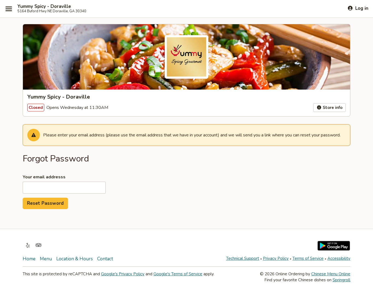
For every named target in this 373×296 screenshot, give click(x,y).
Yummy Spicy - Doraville (44, 6)
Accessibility (338, 258)
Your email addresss (44, 177)
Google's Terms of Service (177, 274)
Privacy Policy (276, 258)
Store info (332, 107)
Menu (46, 259)
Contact (105, 259)
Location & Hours (74, 259)
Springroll (341, 280)
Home (29, 259)
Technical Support (242, 258)
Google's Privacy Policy (122, 274)
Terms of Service (308, 258)
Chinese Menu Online (330, 274)
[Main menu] (8, 8)
